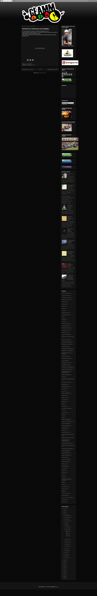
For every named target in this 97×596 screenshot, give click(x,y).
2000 (64, 576)
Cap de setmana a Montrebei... (70, 186)
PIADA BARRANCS (66, 425)
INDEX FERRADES (66, 393)
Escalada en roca (65, 330)
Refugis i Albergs (65, 461)
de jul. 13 (68, 539)
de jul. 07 (68, 541)
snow (63, 474)
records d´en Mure (66, 459)
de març (66, 554)
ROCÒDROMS (65, 466)
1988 (64, 578)
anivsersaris (64, 301)
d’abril (65, 552)
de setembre (67, 520)
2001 (64, 574)
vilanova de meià (65, 493)
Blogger (56, 586)
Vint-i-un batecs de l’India (67, 497)
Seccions (64, 472)
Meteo (63, 404)
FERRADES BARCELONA (67, 348)
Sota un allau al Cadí (66, 196)
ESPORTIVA (69, 205)
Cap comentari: (29, 63)
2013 (64, 508)
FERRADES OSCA (66, 364)
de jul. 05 (68, 542)
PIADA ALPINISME (66, 419)
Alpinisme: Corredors (66, 297)
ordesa (63, 414)
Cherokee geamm (65, 314)
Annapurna (64, 304)
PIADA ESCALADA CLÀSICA (68, 434)
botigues (63, 308)
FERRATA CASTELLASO (67, 369)
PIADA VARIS (64, 457)
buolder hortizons (65, 312)
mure (63, 410)
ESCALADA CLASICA (66, 327)
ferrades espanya (65, 356)
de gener (66, 557)
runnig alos (64, 468)
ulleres (63, 484)
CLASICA (64, 319)
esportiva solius (65, 332)
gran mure (64, 391)
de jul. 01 (68, 546)
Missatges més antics (53, 69)
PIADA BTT (64, 430)
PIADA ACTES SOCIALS (67, 421)
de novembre (67, 517)
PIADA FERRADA (65, 450)
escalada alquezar (65, 325)
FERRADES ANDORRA (67, 342)
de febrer (66, 555)
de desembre (67, 515)
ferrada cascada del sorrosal (68, 336)
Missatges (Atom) (43, 72)
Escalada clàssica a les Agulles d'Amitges (71, 241)
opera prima (64, 412)
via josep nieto (65, 486)
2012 (64, 510)
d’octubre (66, 519)
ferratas (63, 376)
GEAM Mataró (65, 384)
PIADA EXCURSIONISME (67, 448)
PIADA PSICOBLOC (66, 455)
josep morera (64, 397)
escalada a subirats (66, 323)
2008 (64, 561)
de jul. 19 (68, 527)
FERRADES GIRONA (66, 358)
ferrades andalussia (66, 339)
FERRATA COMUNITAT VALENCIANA (67, 372)
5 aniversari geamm (66, 295)
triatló (63, 482)
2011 (64, 512)
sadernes (64, 470)
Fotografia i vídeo (65, 382)
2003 (64, 570)
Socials (63, 476)
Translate (72, 104)
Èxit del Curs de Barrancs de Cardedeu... (36, 29)
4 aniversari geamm (66, 293)
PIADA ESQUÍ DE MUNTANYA (68, 445)
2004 (64, 569)
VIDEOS (63, 491)
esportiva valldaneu (66, 334)
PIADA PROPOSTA (66, 453)
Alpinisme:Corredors (66, 299)
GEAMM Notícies (65, 386)
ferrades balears (65, 346)
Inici (40, 69)
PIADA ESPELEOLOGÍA (67, 443)
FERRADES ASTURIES (67, 344)
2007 (64, 563)
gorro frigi (64, 388)
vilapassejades (65, 495)
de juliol (66, 524)
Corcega (63, 321)
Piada (63, 417)
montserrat (64, 406)
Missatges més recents (27, 69)
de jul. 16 (68, 529)
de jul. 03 (68, 544)
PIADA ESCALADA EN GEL (67, 437)
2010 (64, 514)
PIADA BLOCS (65, 427)
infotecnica (64, 395)
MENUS (63, 401)
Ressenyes (64, 463)
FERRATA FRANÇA (66, 374)
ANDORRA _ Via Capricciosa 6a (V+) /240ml (70, 252)
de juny (66, 548)
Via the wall (64, 488)
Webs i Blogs (64, 499)
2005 (64, 567)
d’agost (66, 522)
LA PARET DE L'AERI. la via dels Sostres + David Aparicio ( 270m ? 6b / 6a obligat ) (68, 278)
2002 (64, 572)
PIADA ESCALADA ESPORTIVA (65, 440)
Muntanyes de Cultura (66, 408)
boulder (63, 310)
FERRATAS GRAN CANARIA (68, 379)
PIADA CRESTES (65, 432)
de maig (66, 550)
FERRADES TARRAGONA (67, 367)
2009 (64, 560)
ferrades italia (65, 360)
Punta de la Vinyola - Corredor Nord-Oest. (70, 218)
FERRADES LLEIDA (66, 362)
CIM (63, 317)
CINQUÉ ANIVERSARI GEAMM (70, 265)
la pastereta (64, 399)
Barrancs (34, 64)
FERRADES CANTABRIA (67, 350)
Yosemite (64, 501)
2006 (64, 565)
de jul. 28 (68, 526)
